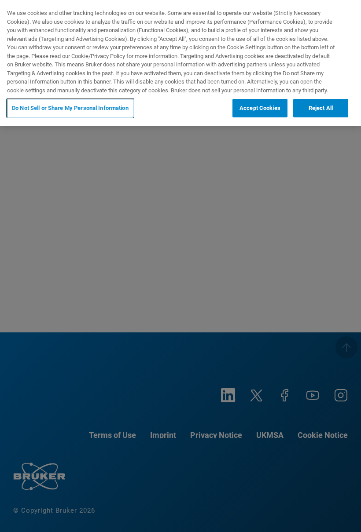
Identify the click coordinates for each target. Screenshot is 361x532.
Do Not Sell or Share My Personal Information (70, 108)
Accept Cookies (259, 108)
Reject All (321, 108)
